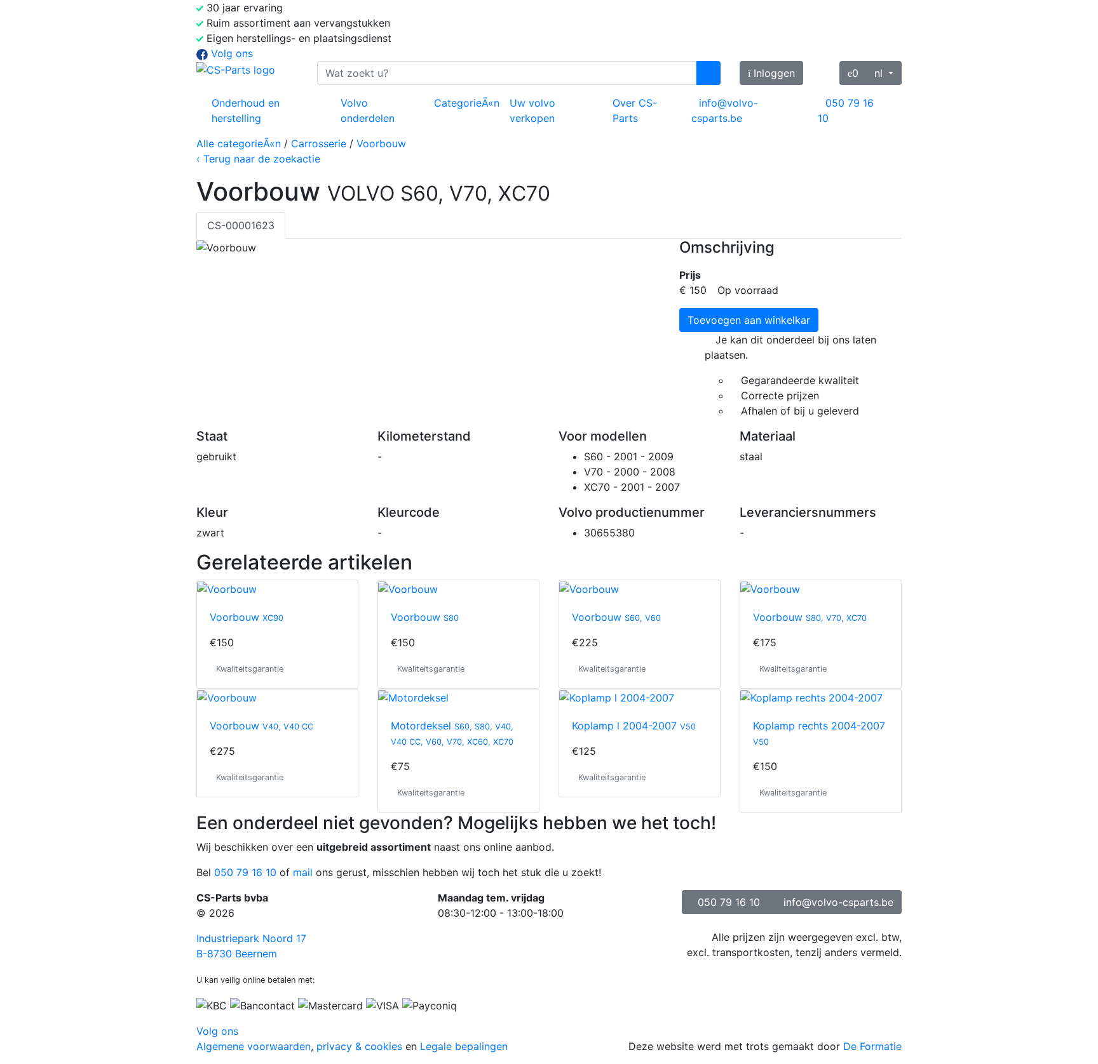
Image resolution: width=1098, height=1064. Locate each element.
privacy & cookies (359, 1046)
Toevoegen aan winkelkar (749, 320)
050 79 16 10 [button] (729, 902)
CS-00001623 (240, 225)
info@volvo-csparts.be (724, 110)
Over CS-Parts (635, 110)
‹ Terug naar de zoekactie (258, 158)
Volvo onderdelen (368, 110)
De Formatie (872, 1046)
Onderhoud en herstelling (246, 110)
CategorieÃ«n (466, 102)
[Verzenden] (708, 73)
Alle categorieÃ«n (238, 143)
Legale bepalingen (464, 1046)
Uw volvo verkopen (532, 110)
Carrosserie (318, 143)
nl (880, 73)
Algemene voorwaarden (253, 1046)
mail (303, 872)
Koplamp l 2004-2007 (634, 725)
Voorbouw (381, 143)
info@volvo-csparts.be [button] (838, 902)
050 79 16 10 (846, 110)
